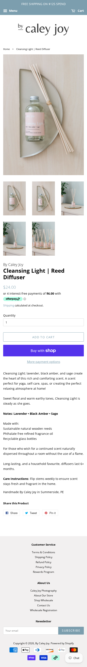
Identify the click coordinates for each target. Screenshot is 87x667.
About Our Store (43, 595)
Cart (80, 11)
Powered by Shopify (62, 643)
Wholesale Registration (43, 610)
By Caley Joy (42, 643)
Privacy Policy (44, 567)
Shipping (8, 305)
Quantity (9, 315)
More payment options (43, 362)
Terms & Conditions (43, 552)
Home (6, 49)
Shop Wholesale (43, 600)
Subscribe (71, 630)
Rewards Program (43, 571)
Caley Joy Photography (43, 590)
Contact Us (43, 605)
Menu (12, 11)
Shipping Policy (43, 557)
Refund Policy (43, 562)
